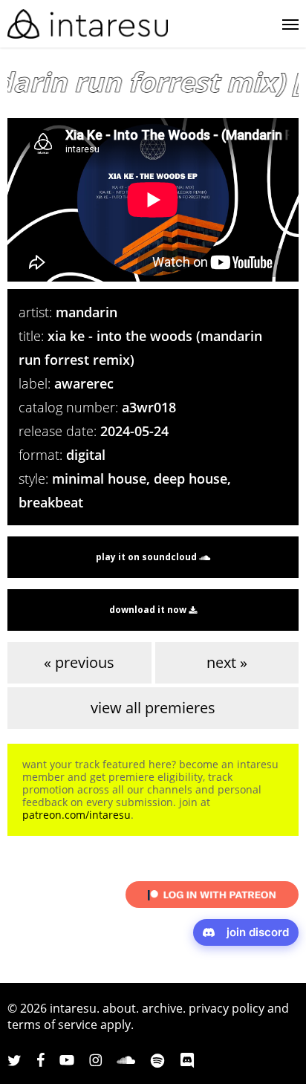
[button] (290, 23)
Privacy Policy (226, 1008)
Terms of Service (52, 1024)
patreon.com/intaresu (76, 815)
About (119, 1008)
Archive (162, 1008)
